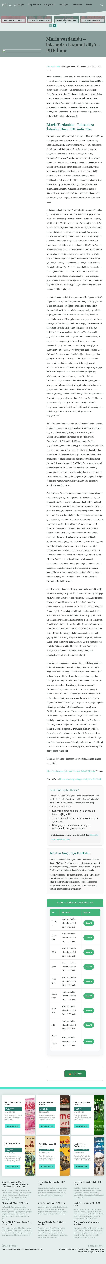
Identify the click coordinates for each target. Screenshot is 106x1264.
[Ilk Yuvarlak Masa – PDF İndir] (30, 1156)
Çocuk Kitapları (46, 1150)
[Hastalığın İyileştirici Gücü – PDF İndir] (99, 1115)
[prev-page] (50, 25)
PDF (58, 67)
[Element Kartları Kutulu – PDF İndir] (65, 1115)
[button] (101, 4)
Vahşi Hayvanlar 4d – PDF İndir (51, 1203)
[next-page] (54, 25)
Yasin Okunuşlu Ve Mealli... (13, 20)
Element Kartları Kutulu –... (39, 20)
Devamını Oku (12, 1126)
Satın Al (89, 923)
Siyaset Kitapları (81, 1150)
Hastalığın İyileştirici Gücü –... (66, 21)
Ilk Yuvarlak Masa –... (92, 20)
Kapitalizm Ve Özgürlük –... (80, 1145)
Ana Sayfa (51, 67)
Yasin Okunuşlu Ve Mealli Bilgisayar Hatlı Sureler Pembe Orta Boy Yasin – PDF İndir (15, 1184)
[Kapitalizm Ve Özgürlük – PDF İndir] (99, 1156)
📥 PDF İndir (75, 1073)
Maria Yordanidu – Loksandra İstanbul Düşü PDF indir (71, 771)
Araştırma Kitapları (9, 1150)
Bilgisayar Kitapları (9, 1109)
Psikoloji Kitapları (78, 1109)
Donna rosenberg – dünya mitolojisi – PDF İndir (80, 779)
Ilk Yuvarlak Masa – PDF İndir (15, 1203)
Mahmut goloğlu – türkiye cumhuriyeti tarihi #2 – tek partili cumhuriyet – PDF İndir (81, 1250)
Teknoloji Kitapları (44, 1109)
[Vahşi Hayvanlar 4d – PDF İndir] (65, 1156)
